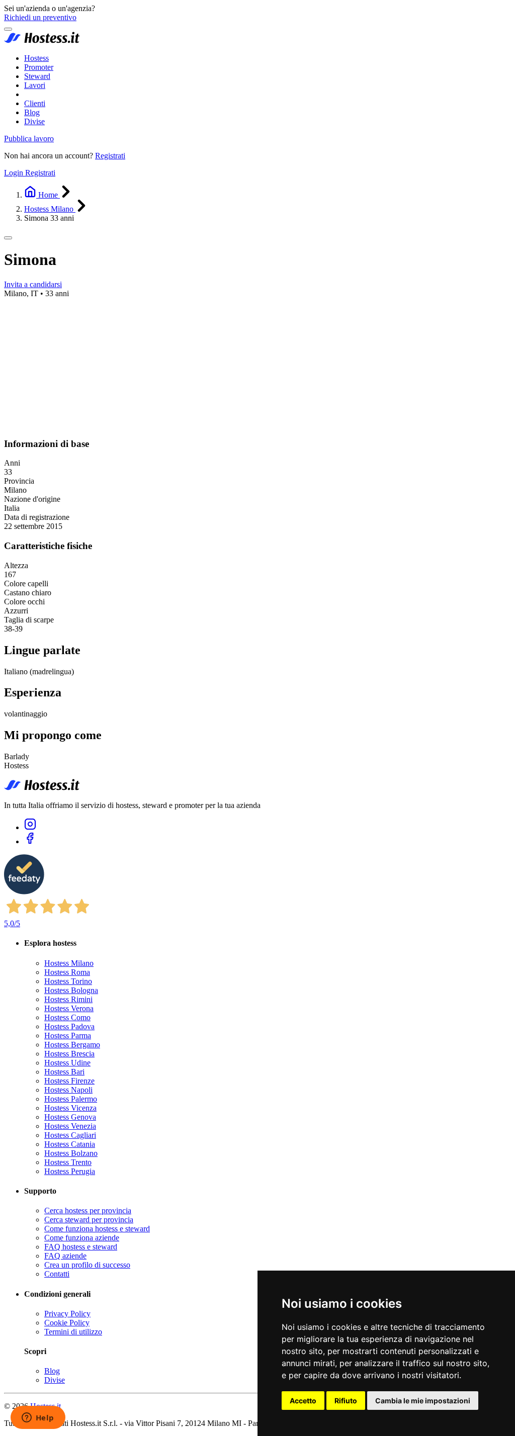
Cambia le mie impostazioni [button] (422, 1400)
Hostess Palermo (70, 1099)
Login (14, 172)
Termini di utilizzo (73, 1331)
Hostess (36, 58)
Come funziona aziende (81, 1237)
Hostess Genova (70, 1117)
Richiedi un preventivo (40, 17)
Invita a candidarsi (33, 284)
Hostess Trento (68, 1162)
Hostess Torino (68, 981)
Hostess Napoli (68, 1090)
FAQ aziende (65, 1255)
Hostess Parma (67, 1035)
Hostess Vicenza (70, 1108)
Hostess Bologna (71, 990)
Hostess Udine (67, 1062)
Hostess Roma (67, 972)
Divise (34, 121)
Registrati (110, 155)
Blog (32, 112)
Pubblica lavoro (29, 138)
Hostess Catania (69, 1144)
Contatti (56, 1274)
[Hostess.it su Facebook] (30, 841)
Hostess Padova (69, 1026)
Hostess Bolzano (71, 1153)
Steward (37, 76)
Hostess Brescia (69, 1053)
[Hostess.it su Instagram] (30, 827)
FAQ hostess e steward (80, 1246)
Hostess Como (67, 1017)
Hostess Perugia (69, 1171)
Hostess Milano (69, 963)
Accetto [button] (303, 1400)
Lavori (34, 85)
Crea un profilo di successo (87, 1265)
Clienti (34, 103)
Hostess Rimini (68, 999)
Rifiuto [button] (345, 1400)
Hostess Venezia (70, 1126)
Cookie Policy (67, 1322)
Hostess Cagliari (70, 1135)
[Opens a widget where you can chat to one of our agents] (37, 1418)
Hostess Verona (69, 1008)
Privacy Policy (67, 1313)
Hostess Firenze (69, 1080)
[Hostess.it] (41, 41)
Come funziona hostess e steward (97, 1228)
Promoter (38, 67)
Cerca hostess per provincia (87, 1210)
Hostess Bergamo (72, 1044)
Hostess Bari (64, 1071)
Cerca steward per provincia (88, 1219)
